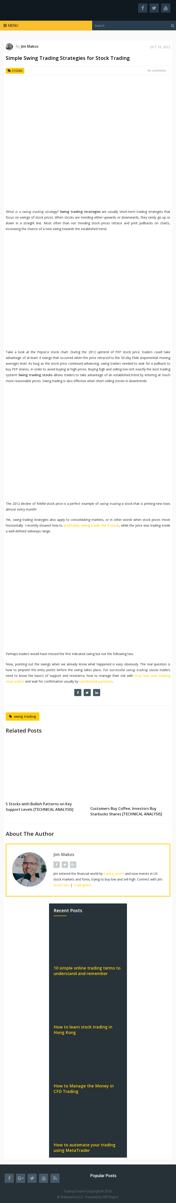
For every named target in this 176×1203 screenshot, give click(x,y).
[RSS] (55, 1178)
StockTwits (61, 885)
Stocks (17, 71)
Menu (13, 25)
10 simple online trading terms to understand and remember (87, 970)
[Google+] (20, 1178)
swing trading (25, 716)
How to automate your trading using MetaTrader (85, 1147)
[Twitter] (32, 1178)
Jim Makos (29, 46)
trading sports (114, 873)
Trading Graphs (74, 1191)
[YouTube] (43, 1178)
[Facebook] (9, 1178)
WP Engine (110, 1197)
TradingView (82, 885)
